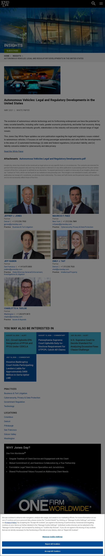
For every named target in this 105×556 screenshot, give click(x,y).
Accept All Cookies (52, 551)
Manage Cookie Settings (52, 537)
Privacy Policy (11, 523)
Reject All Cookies (52, 544)
